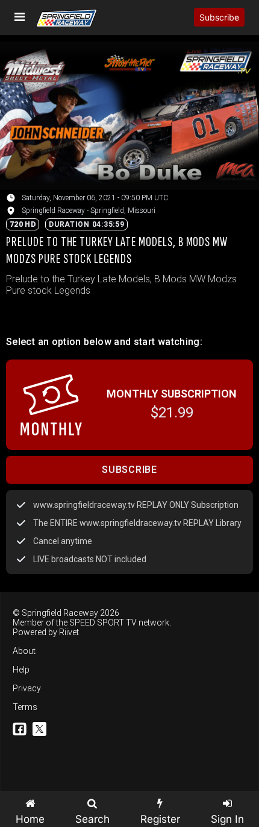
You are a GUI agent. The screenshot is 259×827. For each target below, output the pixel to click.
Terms (25, 707)
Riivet (69, 632)
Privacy (27, 688)
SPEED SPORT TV (103, 622)
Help (21, 669)
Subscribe (219, 17)
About (24, 651)
